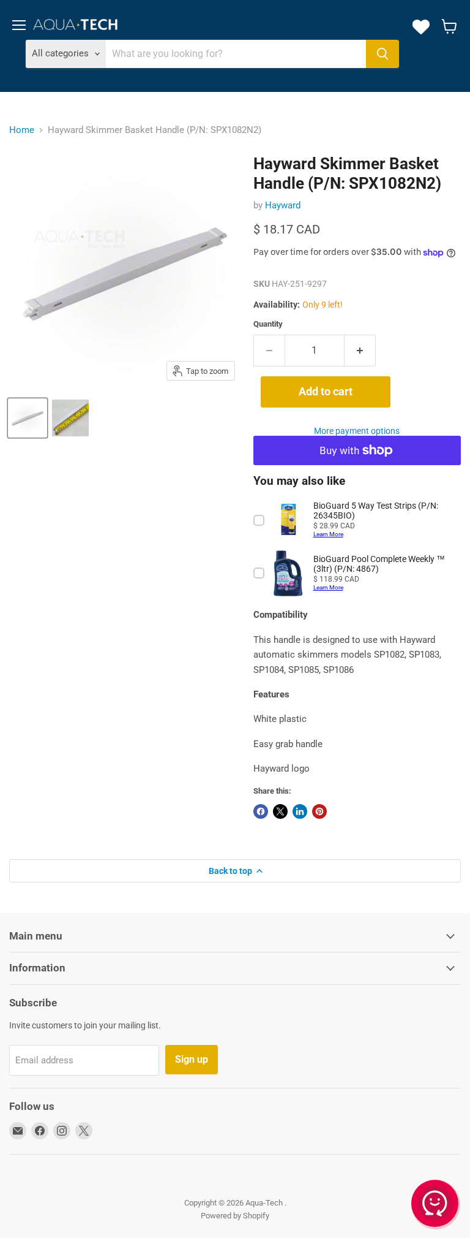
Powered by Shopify (235, 1215)
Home (21, 129)
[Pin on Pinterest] (319, 811)
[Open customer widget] (436, 1205)
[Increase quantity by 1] (360, 350)
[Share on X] (280, 811)
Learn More (328, 534)
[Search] (382, 54)
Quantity (268, 323)
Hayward (282, 205)
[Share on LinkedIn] (300, 811)
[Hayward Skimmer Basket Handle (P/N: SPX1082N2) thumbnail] (27, 418)
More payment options (357, 431)
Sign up (191, 1059)
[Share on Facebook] (260, 811)
